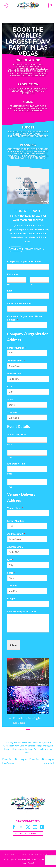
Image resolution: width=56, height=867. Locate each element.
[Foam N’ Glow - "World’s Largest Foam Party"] (28, 5)
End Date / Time (16, 463)
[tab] (16, 249)
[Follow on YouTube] (42, 827)
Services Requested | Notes (23, 611)
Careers (33, 854)
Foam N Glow (10, 749)
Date (9, 444)
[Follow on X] (28, 827)
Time (9, 457)
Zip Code (13, 412)
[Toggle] (10, 718)
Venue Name (15, 507)
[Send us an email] (35, 827)
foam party (22, 749)
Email (10, 290)
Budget (11, 598)
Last (31, 284)
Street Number (16, 347)
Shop (6, 854)
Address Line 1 (16, 360)
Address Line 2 (15, 373)
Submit (13, 644)
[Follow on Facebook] (14, 827)
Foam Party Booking (18, 745)
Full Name (13, 274)
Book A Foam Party (34, 742)
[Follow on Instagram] (21, 827)
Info (24, 854)
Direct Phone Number (20, 303)
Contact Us (46, 854)
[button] (5, 5)
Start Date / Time (17, 434)
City (10, 386)
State (11, 399)
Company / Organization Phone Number (24, 318)
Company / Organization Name (24, 261)
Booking (16, 854)
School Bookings (35, 745)
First (9, 284)
